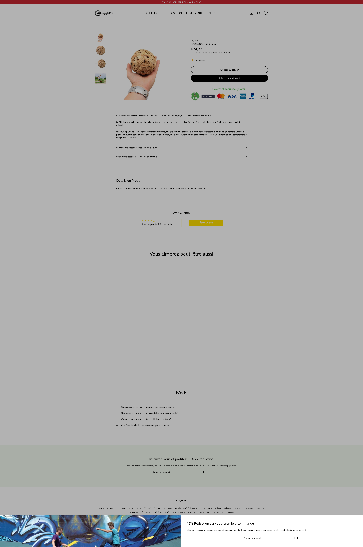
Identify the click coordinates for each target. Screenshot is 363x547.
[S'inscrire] (296, 538)
